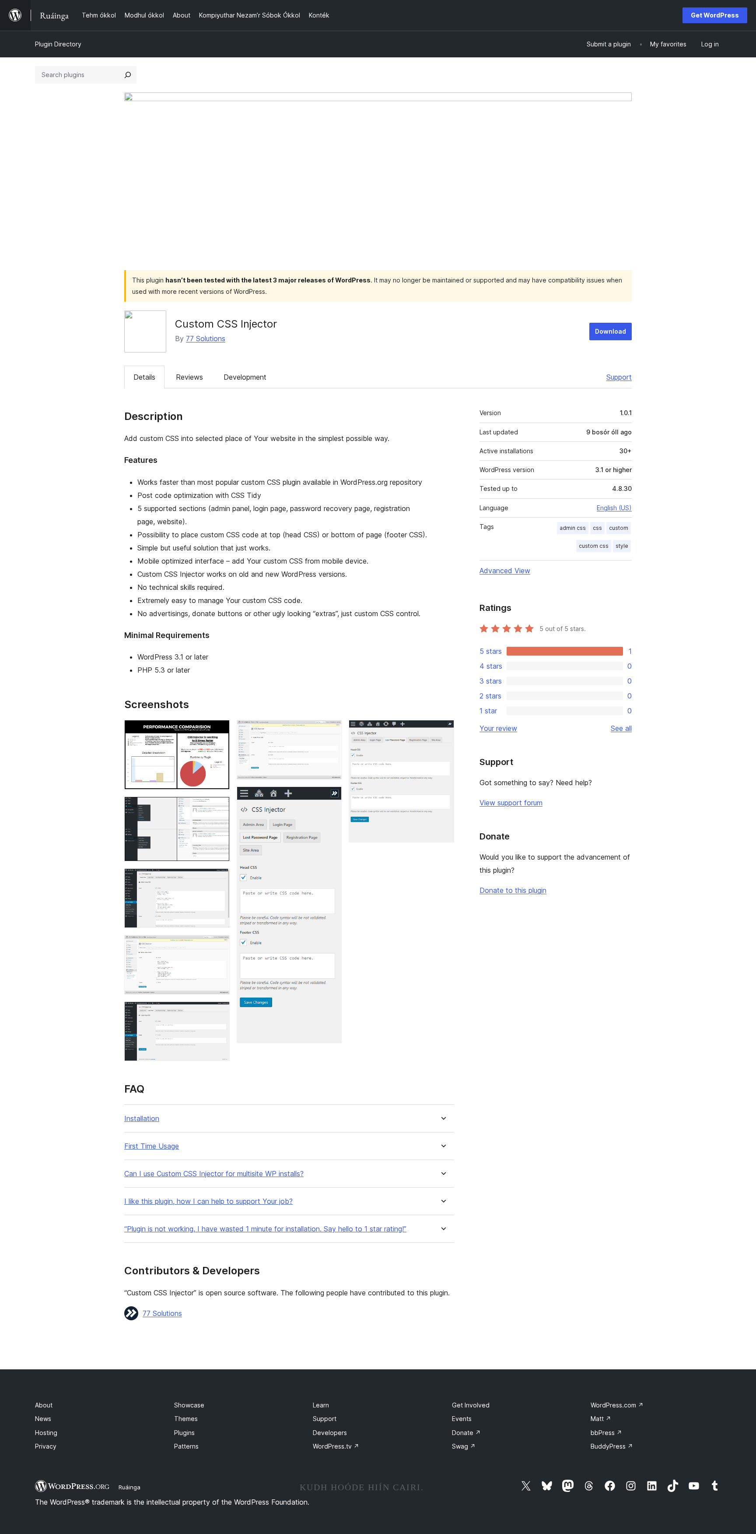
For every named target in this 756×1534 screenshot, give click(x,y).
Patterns (186, 1446)
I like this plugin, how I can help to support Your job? (208, 1201)
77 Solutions (205, 338)
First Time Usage (151, 1146)
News (43, 1418)
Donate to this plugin (513, 890)
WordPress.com (617, 1405)
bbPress (606, 1432)
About (43, 1405)
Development (245, 377)
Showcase (189, 1405)
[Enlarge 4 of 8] (218, 946)
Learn (321, 1405)
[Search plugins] (127, 75)
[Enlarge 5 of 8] (218, 1013)
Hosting (46, 1432)
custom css (594, 546)
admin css (573, 528)
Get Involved (471, 1405)
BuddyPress (612, 1446)
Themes (186, 1418)
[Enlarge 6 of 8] (330, 731)
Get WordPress (715, 15)
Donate (466, 1432)
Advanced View (505, 570)
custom (618, 528)
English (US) (614, 507)
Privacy (45, 1446)
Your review (498, 728)
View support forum (511, 802)
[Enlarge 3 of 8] (218, 880)
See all (621, 728)
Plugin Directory (58, 44)
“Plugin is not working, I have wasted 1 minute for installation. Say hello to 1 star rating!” (265, 1229)
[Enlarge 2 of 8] (218, 808)
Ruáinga (129, 1487)
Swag (464, 1446)
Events (462, 1418)
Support (619, 377)
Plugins (184, 1432)
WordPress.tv (336, 1446)
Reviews (189, 377)
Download (610, 331)
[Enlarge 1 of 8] (218, 731)
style (622, 546)
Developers (330, 1432)
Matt (601, 1418)
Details (144, 377)
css (597, 528)
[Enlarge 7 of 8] (330, 798)
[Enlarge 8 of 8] (442, 731)
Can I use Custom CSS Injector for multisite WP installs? (214, 1174)
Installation (141, 1118)
